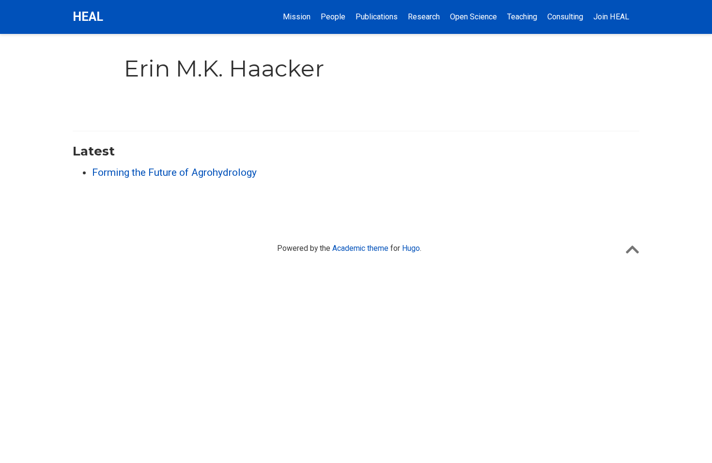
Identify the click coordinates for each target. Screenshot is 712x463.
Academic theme (360, 248)
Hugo (411, 248)
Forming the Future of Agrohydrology (174, 172)
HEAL (88, 17)
